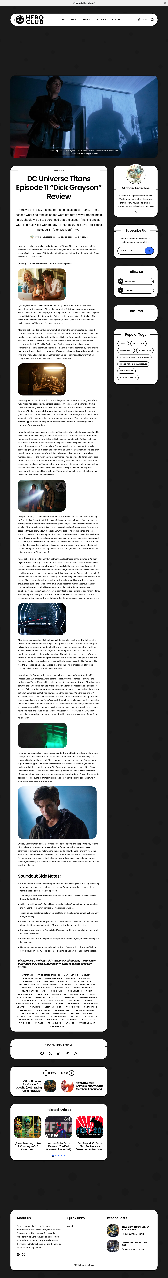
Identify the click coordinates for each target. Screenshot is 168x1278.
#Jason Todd (45, 1004)
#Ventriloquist (87, 1023)
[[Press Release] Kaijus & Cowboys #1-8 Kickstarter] (27, 1127)
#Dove (93, 994)
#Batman (49, 981)
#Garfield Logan (88, 997)
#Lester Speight (53, 1007)
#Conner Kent (43, 988)
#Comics (27, 988)
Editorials (86, 19)
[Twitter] (50, 1053)
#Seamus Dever (58, 1016)
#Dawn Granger (29, 991)
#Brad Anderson (82, 981)
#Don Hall (43, 994)
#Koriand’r (73, 1004)
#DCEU (89, 991)
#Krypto (21, 1007)
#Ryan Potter (24, 1016)
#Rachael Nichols (85, 1010)
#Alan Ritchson (53, 978)
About (70, 1226)
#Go (42, 1000)
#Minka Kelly (26, 1010)
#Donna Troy (59, 994)
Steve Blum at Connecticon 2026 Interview (135, 1228)
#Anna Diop (85, 978)
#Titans (39, 1023)
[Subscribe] (149, 250)
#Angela (70, 978)
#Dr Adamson (24, 997)
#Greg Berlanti (57, 1000)
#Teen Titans (88, 1020)
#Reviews (87, 975)
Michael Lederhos (46, 237)
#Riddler (87, 1013)
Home (64, 19)
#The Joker (25, 1023)
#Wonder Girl (57, 1026)
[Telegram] (67, 1053)
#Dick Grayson (25, 994)
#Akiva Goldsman (32, 978)
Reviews (116, 19)
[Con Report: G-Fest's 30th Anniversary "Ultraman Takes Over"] (89, 1127)
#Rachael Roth (29, 1013)
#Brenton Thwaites (29, 984)
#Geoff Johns (29, 1000)
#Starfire (75, 1016)
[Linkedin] (59, 1053)
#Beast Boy (63, 981)
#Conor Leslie (62, 988)
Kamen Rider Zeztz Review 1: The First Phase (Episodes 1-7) (58, 1146)
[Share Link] (75, 1053)
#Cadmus (67, 984)
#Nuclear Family (63, 1010)
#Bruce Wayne (50, 984)
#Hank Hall (75, 1000)
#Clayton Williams (85, 984)
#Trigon (70, 1023)
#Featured (59, 171)
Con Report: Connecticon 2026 (134, 1243)
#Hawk (88, 1000)
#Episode (40, 997)
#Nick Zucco (43, 1010)
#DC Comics (57, 991)
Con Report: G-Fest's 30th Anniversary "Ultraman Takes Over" (89, 1146)
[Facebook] (42, 1053)
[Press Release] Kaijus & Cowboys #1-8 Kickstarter (28, 1146)
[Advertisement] (84, 50)
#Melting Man (72, 1007)
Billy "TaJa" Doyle (135, 1234)
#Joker (59, 1004)
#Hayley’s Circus (25, 1004)
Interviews (102, 19)
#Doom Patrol (77, 994)
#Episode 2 (69, 997)
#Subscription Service (30, 1020)
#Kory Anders (91, 1004)
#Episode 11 (54, 997)
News (73, 19)
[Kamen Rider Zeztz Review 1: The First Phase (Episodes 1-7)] (58, 1127)
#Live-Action (71, 975)
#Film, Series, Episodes (48, 975)
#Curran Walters (83, 988)
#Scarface (41, 1016)
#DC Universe (75, 991)
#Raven (45, 1013)
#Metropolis (90, 1007)
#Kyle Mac (35, 1007)
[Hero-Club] (29, 19)
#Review (74, 1013)
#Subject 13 (91, 1016)
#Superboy (51, 1020)
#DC (44, 991)
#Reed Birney (59, 1013)
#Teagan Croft (70, 1020)
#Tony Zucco (54, 1023)
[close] (165, 3)
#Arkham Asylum (31, 981)
